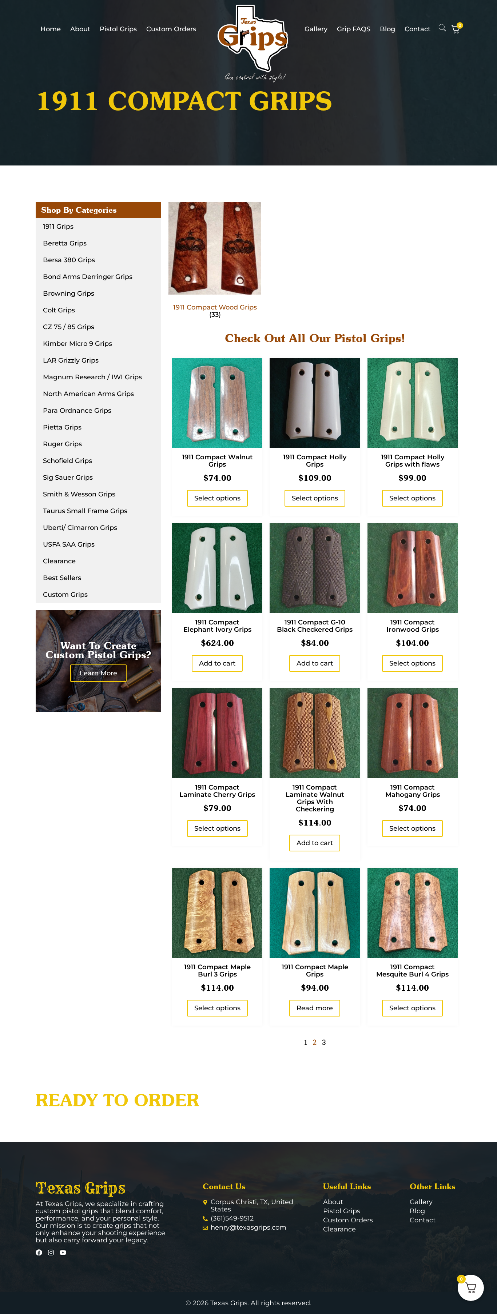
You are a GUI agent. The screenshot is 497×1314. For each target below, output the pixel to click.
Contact (417, 29)
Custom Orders (171, 29)
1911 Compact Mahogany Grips (412, 791)
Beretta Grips (65, 243)
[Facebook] (39, 1252)
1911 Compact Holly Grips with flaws (412, 460)
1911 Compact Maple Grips (315, 970)
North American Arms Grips (88, 394)
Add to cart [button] (217, 663)
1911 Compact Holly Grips (314, 460)
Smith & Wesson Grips (79, 494)
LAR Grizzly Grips (71, 360)
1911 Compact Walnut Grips (217, 460)
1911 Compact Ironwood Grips (412, 626)
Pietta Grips (62, 427)
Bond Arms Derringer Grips (87, 277)
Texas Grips (81, 1188)
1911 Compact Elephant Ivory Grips (217, 626)
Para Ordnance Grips (77, 411)
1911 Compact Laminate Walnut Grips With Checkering (315, 798)
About (80, 29)
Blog (387, 29)
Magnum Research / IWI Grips (92, 377)
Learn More (98, 673)
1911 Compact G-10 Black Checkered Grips (315, 626)
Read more (315, 1008)
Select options (217, 498)
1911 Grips (58, 227)
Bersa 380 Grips (69, 260)
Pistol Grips (118, 29)
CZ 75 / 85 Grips (68, 327)
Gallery (316, 29)
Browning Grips (68, 293)
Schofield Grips (67, 461)
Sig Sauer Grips (68, 478)
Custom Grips (65, 595)
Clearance (59, 561)
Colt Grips (59, 310)
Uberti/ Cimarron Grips (80, 528)
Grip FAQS (353, 29)
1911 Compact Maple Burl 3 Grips (217, 970)
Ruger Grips (62, 444)
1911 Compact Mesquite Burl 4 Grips (412, 970)
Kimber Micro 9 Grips (77, 344)
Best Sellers (62, 578)
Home (50, 29)
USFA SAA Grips (69, 544)
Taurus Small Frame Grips (85, 511)
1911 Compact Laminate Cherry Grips (217, 791)
